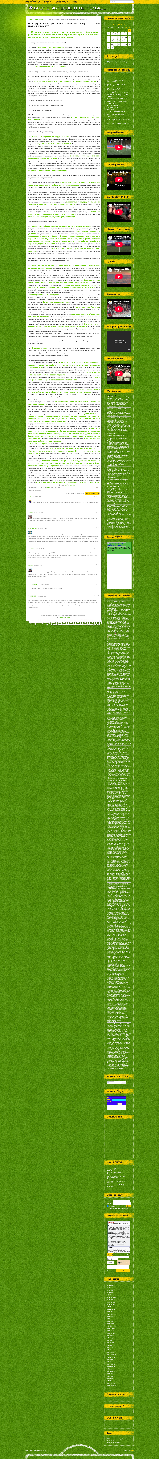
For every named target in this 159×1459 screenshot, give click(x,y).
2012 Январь (111, 1364)
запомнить (112, 1206)
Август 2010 (119, 25)
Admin (48, 488)
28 (126, 44)
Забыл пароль (114, 1208)
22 (129, 41)
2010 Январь (111, 1307)
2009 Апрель (111, 1285)
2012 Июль (110, 1378)
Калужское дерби (118, 1439)
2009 (110, 1441)
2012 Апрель (111, 1371)
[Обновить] (127, 1254)
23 (108, 44)
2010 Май (110, 1316)
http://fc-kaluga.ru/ (69, 485)
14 (126, 37)
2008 (109, 1439)
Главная (30, 20)
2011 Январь (110, 1335)
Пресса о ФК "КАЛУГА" (113, 1185)
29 (129, 44)
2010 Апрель (111, 1314)
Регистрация (62, 618)
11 (115, 37)
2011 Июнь (110, 1347)
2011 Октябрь (111, 1357)
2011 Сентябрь (111, 1354)
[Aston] (30, 572)
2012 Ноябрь (111, 1383)
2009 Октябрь (111, 1300)
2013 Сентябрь (111, 1386)
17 (112, 41)
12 (119, 37)
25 (115, 44)
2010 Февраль (111, 1309)
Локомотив (126, 1439)
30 (108, 48)
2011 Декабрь (111, 1362)
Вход (68, 618)
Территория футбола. (113, 1172)
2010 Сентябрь (111, 1326)
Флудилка (110, 1170)
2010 (36, 20)
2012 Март (110, 1369)
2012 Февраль (111, 1366)
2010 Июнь (110, 1319)
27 (122, 44)
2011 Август (110, 1352)
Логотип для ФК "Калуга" (114, 1181)
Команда (109, 1186)
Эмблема (110, 1182)
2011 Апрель (110, 1343)
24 (112, 44)
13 (122, 37)
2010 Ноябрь (111, 1331)
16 (108, 41)
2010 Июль (110, 1321)
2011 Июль (110, 1350)
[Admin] (30, 518)
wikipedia (117, 1442)
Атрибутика (110, 1169)
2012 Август (110, 1381)
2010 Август (110, 1323)
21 (126, 41)
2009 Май (110, 1288)
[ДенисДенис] (30, 534)
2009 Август (110, 1295)
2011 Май (109, 1345)
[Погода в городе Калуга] (117, 62)
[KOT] (30, 502)
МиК (112, 1439)
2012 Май (110, 1374)
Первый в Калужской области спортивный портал (116, 1177)
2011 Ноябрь (111, 1359)
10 (112, 37)
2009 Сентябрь (111, 1297)
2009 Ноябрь (111, 1302)
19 (119, 41)
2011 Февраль (111, 1338)
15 (129, 37)
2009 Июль (110, 1292)
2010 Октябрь (111, 1328)
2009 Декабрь (111, 1304)
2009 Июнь (110, 1290)
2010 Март (110, 1312)
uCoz (132, 1451)
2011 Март (110, 1340)
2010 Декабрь (111, 1333)
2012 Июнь (110, 1376)
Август (41, 20)
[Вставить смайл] (129, 1254)
